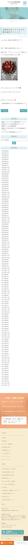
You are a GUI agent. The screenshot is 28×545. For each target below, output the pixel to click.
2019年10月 (5, 272)
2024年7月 (5, 203)
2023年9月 (5, 224)
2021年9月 (5, 259)
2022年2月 (5, 251)
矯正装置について (7, 478)
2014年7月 (5, 318)
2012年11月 (5, 360)
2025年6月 (5, 180)
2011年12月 (5, 383)
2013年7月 (5, 343)
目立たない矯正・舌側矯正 (9, 481)
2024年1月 (5, 215)
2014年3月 (5, 326)
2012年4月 (5, 374)
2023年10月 (5, 222)
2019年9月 (5, 274)
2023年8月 (5, 226)
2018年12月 (5, 291)
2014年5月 (5, 322)
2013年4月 (5, 349)
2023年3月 (5, 236)
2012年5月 (5, 372)
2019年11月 (5, 270)
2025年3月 (5, 186)
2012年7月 (5, 368)
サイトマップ (6, 459)
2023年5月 (5, 232)
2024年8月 (5, 201)
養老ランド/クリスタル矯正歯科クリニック (14, 122)
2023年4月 (5, 234)
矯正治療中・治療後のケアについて (11, 490)
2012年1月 (5, 381)
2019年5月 (5, 280)
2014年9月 (5, 314)
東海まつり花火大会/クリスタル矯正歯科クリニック (14, 129)
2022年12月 (5, 243)
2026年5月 (5, 157)
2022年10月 (5, 247)
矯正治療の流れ (6, 447)
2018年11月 (5, 293)
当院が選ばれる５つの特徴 (9, 468)
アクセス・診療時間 (7, 444)
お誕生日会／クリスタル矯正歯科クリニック (14, 31)
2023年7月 (5, 228)
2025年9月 (5, 174)
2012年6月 (5, 370)
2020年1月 (5, 266)
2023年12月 (5, 218)
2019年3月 (5, 284)
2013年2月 (5, 354)
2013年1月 (5, 356)
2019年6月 (5, 278)
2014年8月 (5, 316)
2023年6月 (5, 230)
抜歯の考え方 (6, 496)
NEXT (23, 110)
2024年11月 (5, 195)
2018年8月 (5, 295)
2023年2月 (5, 238)
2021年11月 (5, 255)
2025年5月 (5, 182)
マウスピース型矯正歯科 (8, 484)
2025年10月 (5, 172)
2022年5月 (5, 249)
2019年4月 (5, 282)
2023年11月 (5, 220)
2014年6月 (5, 320)
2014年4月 (5, 324)
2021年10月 (5, 257)
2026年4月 (5, 159)
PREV (5, 110)
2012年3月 (5, 376)
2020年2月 (5, 264)
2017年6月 (5, 301)
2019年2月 (5, 287)
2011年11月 (5, 385)
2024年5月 (5, 207)
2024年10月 (5, 197)
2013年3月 (5, 351)
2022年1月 (5, 253)
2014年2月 (5, 328)
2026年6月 (5, 155)
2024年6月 (5, 205)
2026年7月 (5, 153)
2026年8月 (5, 151)
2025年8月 (5, 176)
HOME (4, 437)
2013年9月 (5, 339)
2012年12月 (5, 358)
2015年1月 (5, 305)
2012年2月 (5, 379)
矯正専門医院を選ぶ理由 (8, 475)
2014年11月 (5, 310)
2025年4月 (5, 184)
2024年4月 (5, 209)
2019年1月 (5, 289)
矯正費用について (7, 450)
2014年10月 (5, 312)
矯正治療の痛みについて (8, 499)
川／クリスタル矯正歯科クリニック (12, 132)
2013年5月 (5, 347)
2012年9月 (5, 364)
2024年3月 (5, 211)
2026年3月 (5, 161)
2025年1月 (5, 190)
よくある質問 (6, 453)
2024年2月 (5, 213)
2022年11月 (5, 245)
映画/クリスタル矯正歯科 (9, 126)
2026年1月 (5, 165)
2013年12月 (5, 333)
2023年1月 (5, 241)
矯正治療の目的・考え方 (8, 472)
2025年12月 (5, 167)
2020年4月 (5, 261)
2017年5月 (5, 303)
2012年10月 (5, 362)
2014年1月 (5, 330)
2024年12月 (5, 192)
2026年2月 (5, 163)
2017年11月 (5, 297)
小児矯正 (5, 487)
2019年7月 (5, 276)
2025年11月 (5, 169)
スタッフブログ (6, 456)
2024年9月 (5, 199)
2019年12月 (5, 268)
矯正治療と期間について (8, 493)
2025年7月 (5, 178)
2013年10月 (5, 337)
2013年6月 (5, 345)
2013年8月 (5, 341)
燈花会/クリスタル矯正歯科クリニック (13, 124)
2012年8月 (5, 366)
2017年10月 (5, 299)
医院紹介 (5, 441)
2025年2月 (5, 188)
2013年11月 (5, 335)
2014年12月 (5, 307)
